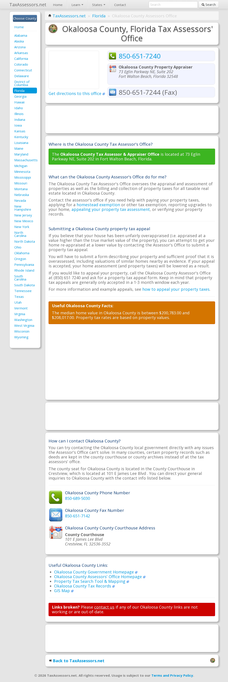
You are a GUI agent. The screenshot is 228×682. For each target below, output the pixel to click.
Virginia (19, 314)
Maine (18, 148)
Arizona (20, 47)
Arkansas (21, 52)
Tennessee (23, 291)
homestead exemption (98, 204)
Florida (19, 90)
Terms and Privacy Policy (172, 675)
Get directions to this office (75, 93)
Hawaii (19, 102)
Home (58, 4)
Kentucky (21, 137)
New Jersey (23, 215)
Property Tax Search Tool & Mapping (90, 581)
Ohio (17, 247)
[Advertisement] (132, 119)
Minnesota (22, 171)
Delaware (21, 76)
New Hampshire (22, 208)
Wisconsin (21, 331)
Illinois (19, 113)
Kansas (19, 131)
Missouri (20, 183)
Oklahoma (21, 253)
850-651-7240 (140, 56)
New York (21, 226)
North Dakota (24, 241)
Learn (76, 4)
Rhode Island (24, 270)
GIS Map (62, 590)
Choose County (25, 18)
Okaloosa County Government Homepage (94, 572)
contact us (104, 607)
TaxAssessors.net (69, 15)
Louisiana (21, 142)
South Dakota (24, 285)
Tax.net (27, 5)
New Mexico (23, 221)
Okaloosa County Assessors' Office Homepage (98, 576)
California (21, 58)
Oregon (20, 258)
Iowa (18, 125)
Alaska (19, 41)
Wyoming (21, 337)
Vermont (21, 308)
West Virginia (24, 325)
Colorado (21, 64)
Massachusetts (25, 160)
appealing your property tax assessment (110, 209)
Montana (21, 189)
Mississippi (22, 177)
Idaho (18, 108)
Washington (23, 319)
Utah (18, 302)
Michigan (20, 165)
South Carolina (20, 277)
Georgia (20, 96)
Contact (120, 4)
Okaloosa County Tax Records (83, 586)
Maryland (21, 154)
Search (210, 4)
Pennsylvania (24, 264)
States (97, 4)
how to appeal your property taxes (176, 289)
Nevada (20, 200)
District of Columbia (21, 83)
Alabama (20, 35)
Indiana (19, 119)
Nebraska (21, 194)
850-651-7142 (77, 516)
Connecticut (23, 70)
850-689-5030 (77, 498)
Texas (19, 296)
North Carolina (20, 234)
